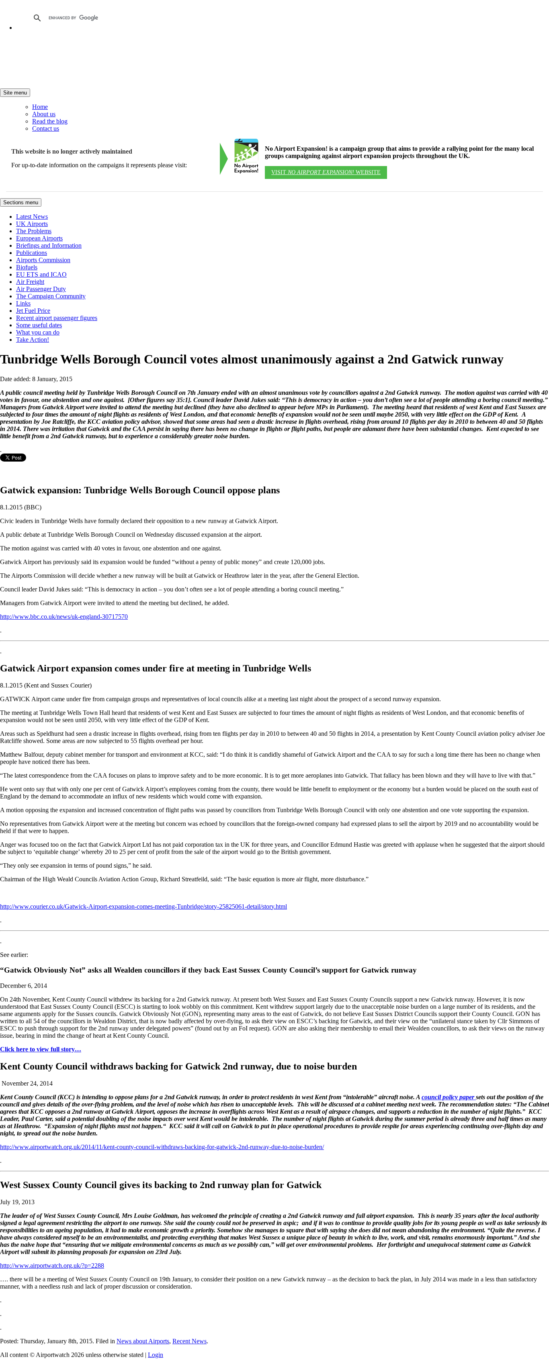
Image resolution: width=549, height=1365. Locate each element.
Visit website (326, 172)
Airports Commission (43, 260)
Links (23, 303)
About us (43, 114)
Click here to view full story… (40, 1049)
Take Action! (32, 339)
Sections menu (20, 202)
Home (40, 106)
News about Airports (143, 1341)
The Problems (33, 231)
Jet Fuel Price (33, 310)
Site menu (15, 93)
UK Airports (32, 223)
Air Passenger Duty (41, 288)
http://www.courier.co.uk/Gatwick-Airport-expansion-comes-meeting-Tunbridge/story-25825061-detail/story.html (143, 906)
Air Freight (30, 281)
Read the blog (50, 121)
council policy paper (449, 1097)
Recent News (189, 1341)
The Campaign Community (51, 296)
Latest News (32, 216)
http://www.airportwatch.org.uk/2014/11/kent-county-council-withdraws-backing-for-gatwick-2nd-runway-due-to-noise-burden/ (162, 1146)
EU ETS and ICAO (41, 274)
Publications (31, 252)
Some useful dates (39, 325)
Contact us (45, 128)
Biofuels (26, 267)
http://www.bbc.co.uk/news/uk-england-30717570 (64, 616)
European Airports (39, 238)
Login (155, 1354)
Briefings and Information (49, 245)
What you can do (37, 332)
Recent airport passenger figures (56, 317)
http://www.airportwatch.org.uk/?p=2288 (52, 1265)
